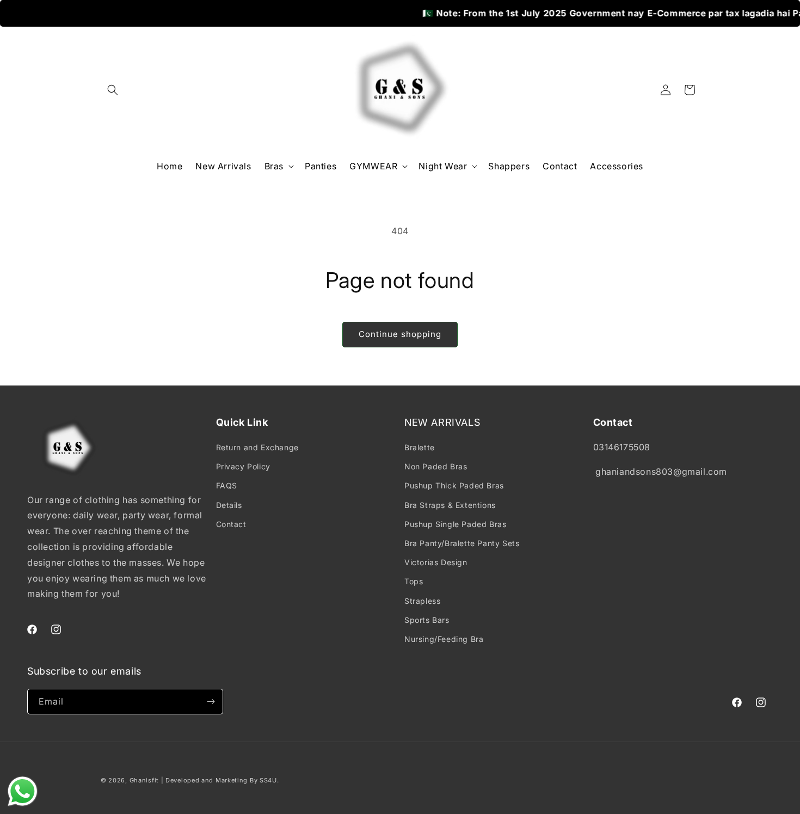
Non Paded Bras (435, 466)
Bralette (419, 447)
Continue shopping (400, 334)
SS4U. (269, 780)
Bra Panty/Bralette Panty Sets (461, 543)
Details (229, 505)
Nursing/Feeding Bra (443, 639)
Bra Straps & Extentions (450, 505)
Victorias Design (435, 562)
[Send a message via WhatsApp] (22, 791)
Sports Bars (427, 620)
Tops (413, 581)
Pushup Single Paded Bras (455, 524)
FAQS (226, 485)
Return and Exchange (257, 447)
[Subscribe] (211, 701)
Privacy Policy (243, 466)
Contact (231, 524)
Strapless (422, 600)
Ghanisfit (144, 780)
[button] (113, 90)
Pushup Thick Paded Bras (454, 485)
